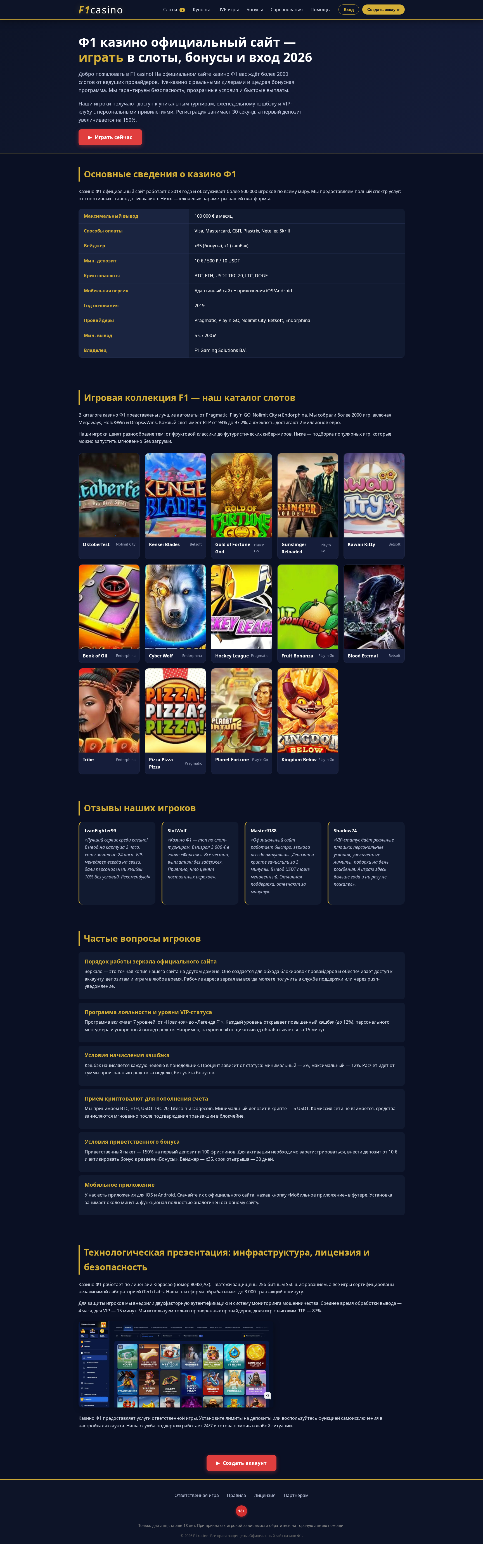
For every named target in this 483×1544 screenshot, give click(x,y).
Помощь (320, 9)
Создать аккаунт (383, 9)
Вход (349, 9)
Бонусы (255, 9)
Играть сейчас (113, 137)
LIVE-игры (228, 9)
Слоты (173, 9)
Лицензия (265, 1495)
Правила (236, 1495)
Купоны (201, 9)
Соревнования (287, 9)
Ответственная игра (196, 1495)
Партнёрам (296, 1495)
